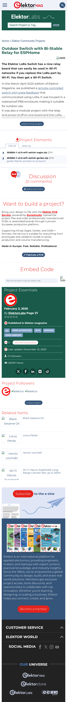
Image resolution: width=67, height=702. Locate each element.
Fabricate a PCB (34, 255)
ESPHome (48, 330)
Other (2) (26, 146)
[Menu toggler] (4, 5)
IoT (6, 331)
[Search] (56, 25)
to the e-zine (34, 494)
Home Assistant (13, 335)
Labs (25, 16)
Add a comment (34, 189)
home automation (22, 330)
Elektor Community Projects (28, 41)
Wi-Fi (37, 330)
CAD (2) (12, 146)
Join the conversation (25, 342)
